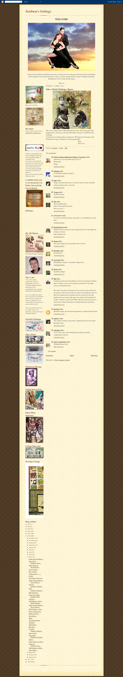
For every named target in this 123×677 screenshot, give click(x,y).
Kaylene (56, 309)
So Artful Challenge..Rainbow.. (35, 630)
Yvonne (56, 192)
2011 (29, 659)
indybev (56, 318)
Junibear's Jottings (38, 11)
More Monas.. (33, 616)
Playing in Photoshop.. (35, 611)
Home (72, 355)
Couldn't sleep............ (35, 574)
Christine (57, 330)
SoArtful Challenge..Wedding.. (36, 585)
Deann (56, 241)
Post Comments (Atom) (62, 360)
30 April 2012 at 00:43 (59, 166)
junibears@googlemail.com (33, 133)
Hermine (57, 250)
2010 (29, 662)
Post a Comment (52, 351)
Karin (56, 269)
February (31, 655)
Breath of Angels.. (34, 614)
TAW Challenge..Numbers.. (36, 589)
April (30, 557)
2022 (29, 524)
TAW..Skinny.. (33, 625)
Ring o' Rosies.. (33, 571)
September (32, 545)
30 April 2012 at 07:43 (59, 246)
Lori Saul (57, 260)
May (30, 554)
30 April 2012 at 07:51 (59, 255)
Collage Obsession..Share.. (36, 642)
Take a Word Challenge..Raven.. (35, 562)
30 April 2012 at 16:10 (59, 325)
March (31, 652)
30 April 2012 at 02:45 (59, 187)
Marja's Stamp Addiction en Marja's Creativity (70, 157)
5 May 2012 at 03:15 (58, 347)
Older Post (94, 355)
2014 (29, 531)
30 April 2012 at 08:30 (59, 265)
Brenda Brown (59, 227)
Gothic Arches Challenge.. (36, 559)
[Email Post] (65, 148)
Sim (55, 201)
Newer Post (49, 355)
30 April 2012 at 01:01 (59, 176)
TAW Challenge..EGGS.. (36, 648)
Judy (55, 180)
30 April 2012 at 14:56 (59, 314)
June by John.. (33, 633)
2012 (29, 536)
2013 (29, 533)
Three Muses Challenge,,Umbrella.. (36, 636)
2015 (29, 529)
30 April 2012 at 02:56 (59, 197)
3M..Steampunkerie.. (34, 620)
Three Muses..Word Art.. (36, 578)
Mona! (31, 618)
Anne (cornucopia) (60, 342)
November (32, 540)
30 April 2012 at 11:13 (59, 274)
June (30, 552)
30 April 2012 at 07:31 (59, 237)
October (31, 543)
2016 (29, 526)
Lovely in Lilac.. (33, 569)
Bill (55, 279)
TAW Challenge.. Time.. (35, 609)
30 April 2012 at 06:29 (59, 223)
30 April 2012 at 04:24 (59, 211)
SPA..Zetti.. (32, 627)
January (31, 657)
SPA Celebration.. (34, 593)
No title (31, 576)
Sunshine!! (32, 622)
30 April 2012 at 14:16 (59, 304)
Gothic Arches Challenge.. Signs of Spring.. (36, 581)
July (30, 550)
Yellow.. (31, 639)
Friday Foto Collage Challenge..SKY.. (34, 596)
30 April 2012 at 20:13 (59, 337)
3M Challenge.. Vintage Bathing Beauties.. (35, 602)
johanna (56, 171)
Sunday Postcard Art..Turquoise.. (34, 566)
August (31, 547)
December (32, 538)
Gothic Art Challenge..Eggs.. (34, 645)
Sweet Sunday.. (33, 650)
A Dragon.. (32, 599)
